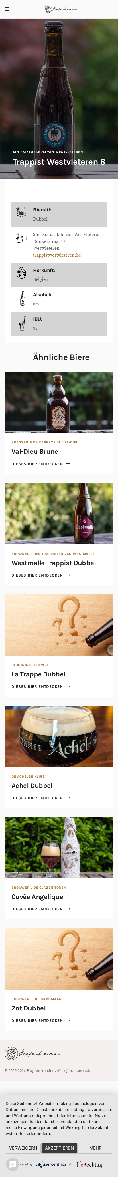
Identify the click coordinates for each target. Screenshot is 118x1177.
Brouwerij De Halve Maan (36, 999)
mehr (95, 1148)
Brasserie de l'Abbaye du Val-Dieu (45, 442)
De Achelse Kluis (28, 776)
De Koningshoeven (29, 665)
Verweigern (23, 1148)
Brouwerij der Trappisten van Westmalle (53, 554)
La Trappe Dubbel (38, 674)
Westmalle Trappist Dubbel (53, 563)
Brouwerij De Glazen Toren (38, 888)
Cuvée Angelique (37, 897)
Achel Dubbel (31, 786)
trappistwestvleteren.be (57, 255)
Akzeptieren (59, 1148)
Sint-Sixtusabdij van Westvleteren (48, 152)
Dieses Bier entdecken (37, 463)
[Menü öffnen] (7, 9)
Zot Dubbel (28, 1008)
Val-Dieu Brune (34, 451)
